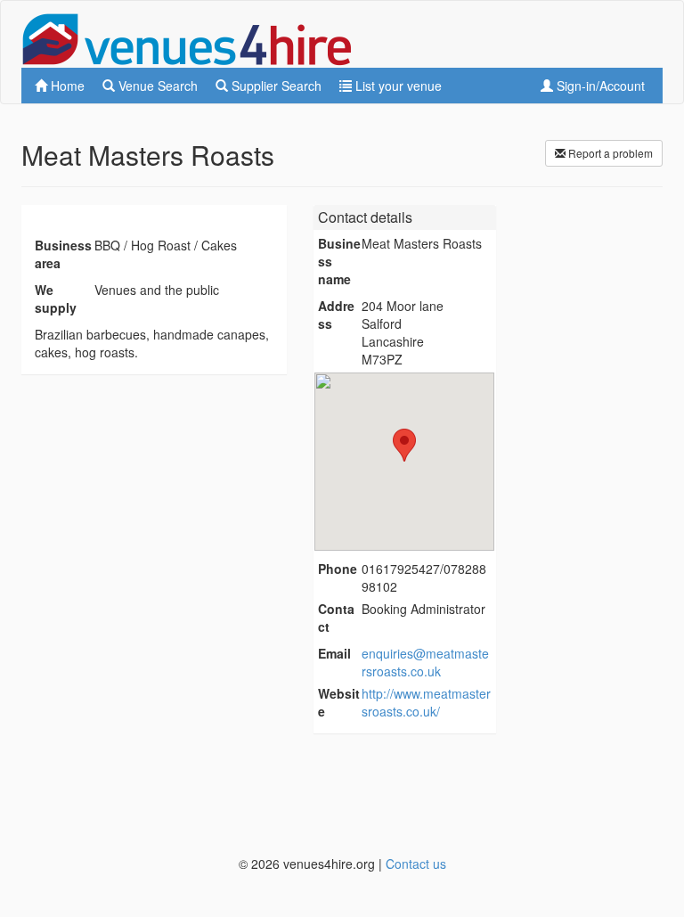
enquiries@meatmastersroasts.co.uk (425, 662)
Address (336, 314)
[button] (404, 445)
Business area (63, 254)
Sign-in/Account (599, 85)
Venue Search (156, 85)
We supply (56, 298)
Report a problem (609, 152)
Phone (337, 568)
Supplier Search (275, 85)
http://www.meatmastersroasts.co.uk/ (426, 702)
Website (339, 702)
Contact (336, 617)
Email (334, 653)
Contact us (416, 863)
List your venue (397, 85)
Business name (339, 261)
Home (66, 85)
